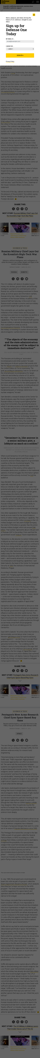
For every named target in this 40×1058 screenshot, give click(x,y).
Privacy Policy (10, 61)
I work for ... (10, 46)
